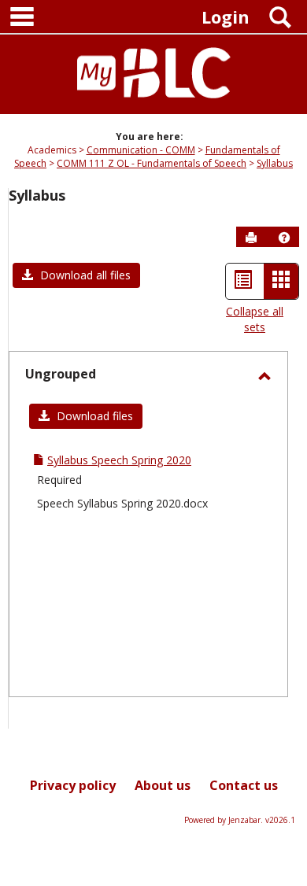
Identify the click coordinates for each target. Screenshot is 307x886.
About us (162, 785)
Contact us (243, 785)
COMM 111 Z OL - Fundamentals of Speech (151, 163)
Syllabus (275, 163)
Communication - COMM (141, 150)
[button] (284, 237)
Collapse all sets (254, 319)
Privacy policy (73, 785)
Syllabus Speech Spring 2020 (119, 459)
